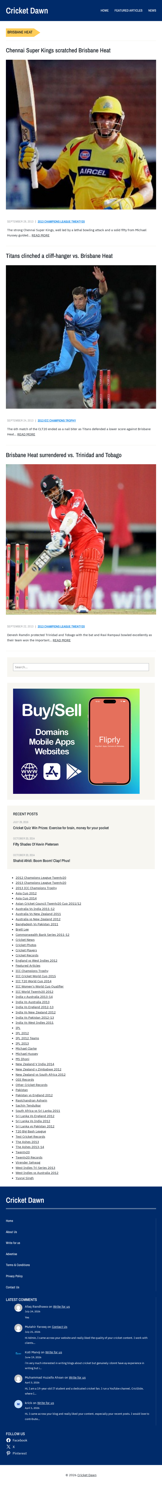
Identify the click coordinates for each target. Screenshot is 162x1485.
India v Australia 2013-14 (34, 996)
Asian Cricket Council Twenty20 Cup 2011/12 (48, 903)
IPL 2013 (22, 1043)
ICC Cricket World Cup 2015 (36, 976)
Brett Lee (22, 929)
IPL (18, 1028)
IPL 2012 (22, 1033)
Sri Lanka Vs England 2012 (35, 1116)
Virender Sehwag (28, 1162)
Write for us (61, 1306)
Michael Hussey (27, 1053)
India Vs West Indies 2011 (35, 1022)
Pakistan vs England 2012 (34, 1095)
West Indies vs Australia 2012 (37, 1173)
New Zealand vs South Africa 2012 (41, 1074)
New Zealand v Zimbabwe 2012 (38, 1069)
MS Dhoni (22, 1059)
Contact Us (59, 1327)
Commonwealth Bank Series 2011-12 (42, 934)
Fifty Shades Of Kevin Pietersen (36, 844)
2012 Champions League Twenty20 (41, 877)
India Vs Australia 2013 (33, 1002)
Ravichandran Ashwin (31, 1100)
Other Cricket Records (31, 1085)
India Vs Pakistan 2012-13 (35, 1017)
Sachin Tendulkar (28, 1105)
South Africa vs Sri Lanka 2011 (38, 1110)
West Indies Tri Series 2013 (35, 1167)
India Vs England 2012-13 (35, 1007)
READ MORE (41, 235)
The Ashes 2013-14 (30, 1147)
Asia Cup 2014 (26, 898)
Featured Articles (28, 965)
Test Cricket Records (30, 1136)
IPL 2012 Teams (27, 1038)
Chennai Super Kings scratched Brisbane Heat (58, 50)
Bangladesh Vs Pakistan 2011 (37, 924)
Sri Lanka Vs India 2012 (33, 1121)
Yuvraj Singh (25, 1178)
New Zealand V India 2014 (35, 1064)
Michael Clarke (26, 1048)
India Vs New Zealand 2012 (36, 1012)
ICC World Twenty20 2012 (34, 991)
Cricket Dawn (27, 10)
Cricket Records (27, 955)
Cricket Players (26, 950)
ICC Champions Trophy (32, 971)
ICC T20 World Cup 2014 (33, 981)
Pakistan (22, 1090)
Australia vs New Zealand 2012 (38, 919)
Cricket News (25, 939)
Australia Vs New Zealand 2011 (38, 914)
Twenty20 (23, 1152)
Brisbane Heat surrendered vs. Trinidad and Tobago (64, 455)
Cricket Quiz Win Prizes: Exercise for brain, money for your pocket (61, 827)
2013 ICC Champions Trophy (57, 420)
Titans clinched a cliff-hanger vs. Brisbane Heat (59, 255)
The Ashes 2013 (27, 1142)
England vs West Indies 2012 (36, 960)
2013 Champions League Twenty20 (61, 221)
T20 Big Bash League (31, 1131)
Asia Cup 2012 (26, 893)
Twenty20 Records (29, 1157)
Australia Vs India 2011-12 (35, 909)
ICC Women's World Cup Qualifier (40, 986)
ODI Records (25, 1079)
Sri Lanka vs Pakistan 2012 (35, 1126)
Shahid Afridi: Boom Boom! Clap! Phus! (41, 860)
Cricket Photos (26, 945)
